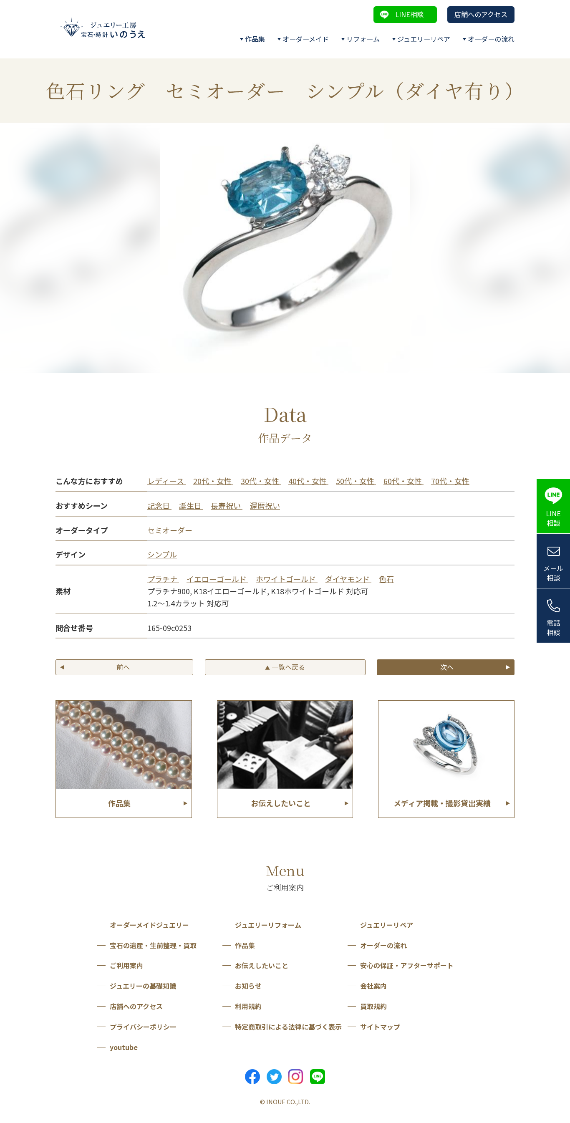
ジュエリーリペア (423, 38)
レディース (166, 480)
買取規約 (373, 1006)
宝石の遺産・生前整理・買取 (153, 945)
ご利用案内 (126, 965)
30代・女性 (261, 480)
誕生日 (191, 505)
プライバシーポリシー (143, 1027)
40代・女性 (308, 480)
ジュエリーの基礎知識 (143, 986)
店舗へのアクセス (480, 14)
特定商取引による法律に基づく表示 (288, 1027)
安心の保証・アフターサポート (407, 965)
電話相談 (553, 627)
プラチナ (163, 578)
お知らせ (248, 986)
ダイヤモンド (348, 578)
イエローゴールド (217, 578)
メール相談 (553, 573)
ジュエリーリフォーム (268, 925)
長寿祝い (226, 505)
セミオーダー (169, 530)
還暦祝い (265, 505)
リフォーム (363, 38)
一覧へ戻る (285, 667)
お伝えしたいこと (261, 965)
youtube (124, 1047)
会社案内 (373, 986)
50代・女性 (356, 480)
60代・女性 (403, 480)
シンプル (162, 554)
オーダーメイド (305, 38)
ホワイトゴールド (287, 578)
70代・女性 (450, 480)
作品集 (255, 38)
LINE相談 (409, 14)
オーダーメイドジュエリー (149, 925)
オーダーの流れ (491, 38)
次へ (447, 667)
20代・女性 (213, 480)
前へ (123, 667)
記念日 (159, 505)
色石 (386, 578)
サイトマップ (380, 1027)
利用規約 (248, 1006)
